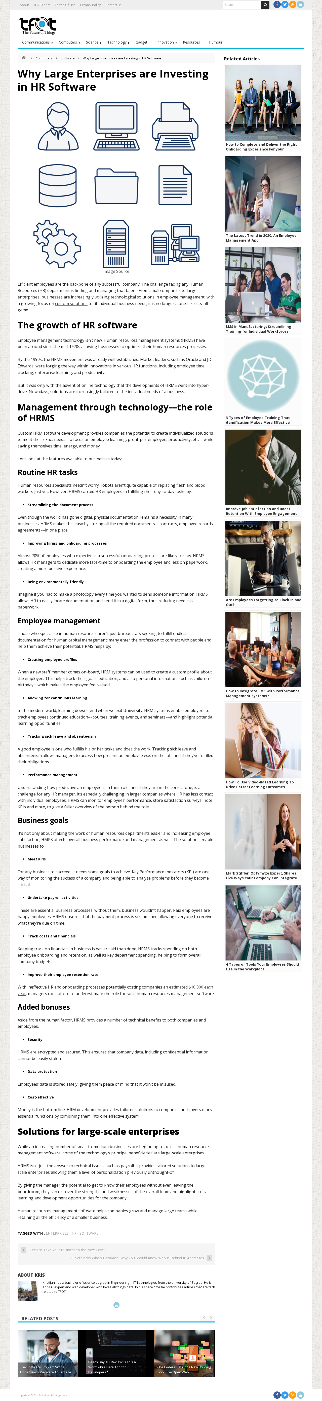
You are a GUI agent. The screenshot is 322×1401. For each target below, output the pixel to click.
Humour (215, 42)
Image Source (116, 271)
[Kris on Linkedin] (116, 1305)
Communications (36, 42)
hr (74, 1233)
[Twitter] (285, 4)
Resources (191, 42)
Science (92, 42)
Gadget (141, 42)
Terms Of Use (65, 5)
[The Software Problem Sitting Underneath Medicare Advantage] (48, 1360)
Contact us (113, 5)
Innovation (165, 42)
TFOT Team (41, 5)
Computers (68, 42)
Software (68, 58)
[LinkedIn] (300, 4)
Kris (40, 1275)
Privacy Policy (90, 5)
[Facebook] (277, 4)
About (24, 5)
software (88, 1233)
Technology (117, 42)
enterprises (57, 1233)
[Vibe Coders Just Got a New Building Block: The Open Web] (184, 1360)
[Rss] (293, 4)
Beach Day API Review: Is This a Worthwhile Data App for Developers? (112, 1367)
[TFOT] (39, 24)
